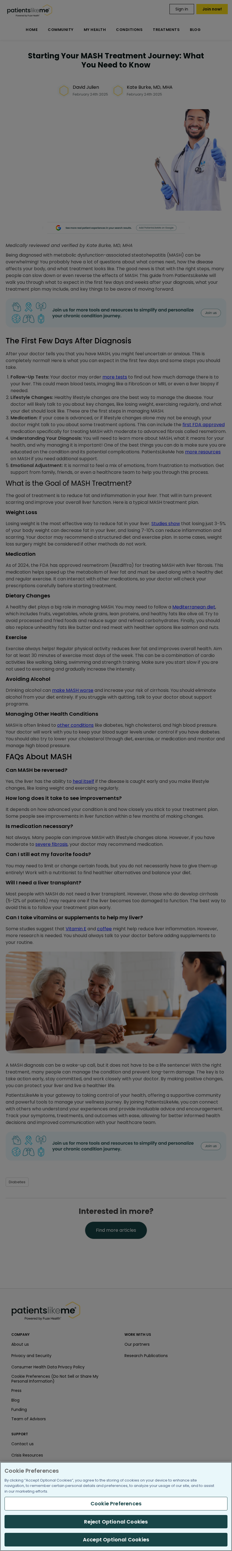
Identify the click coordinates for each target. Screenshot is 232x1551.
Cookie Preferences (116, 1503)
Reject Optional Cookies (116, 1521)
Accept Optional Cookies (116, 1539)
